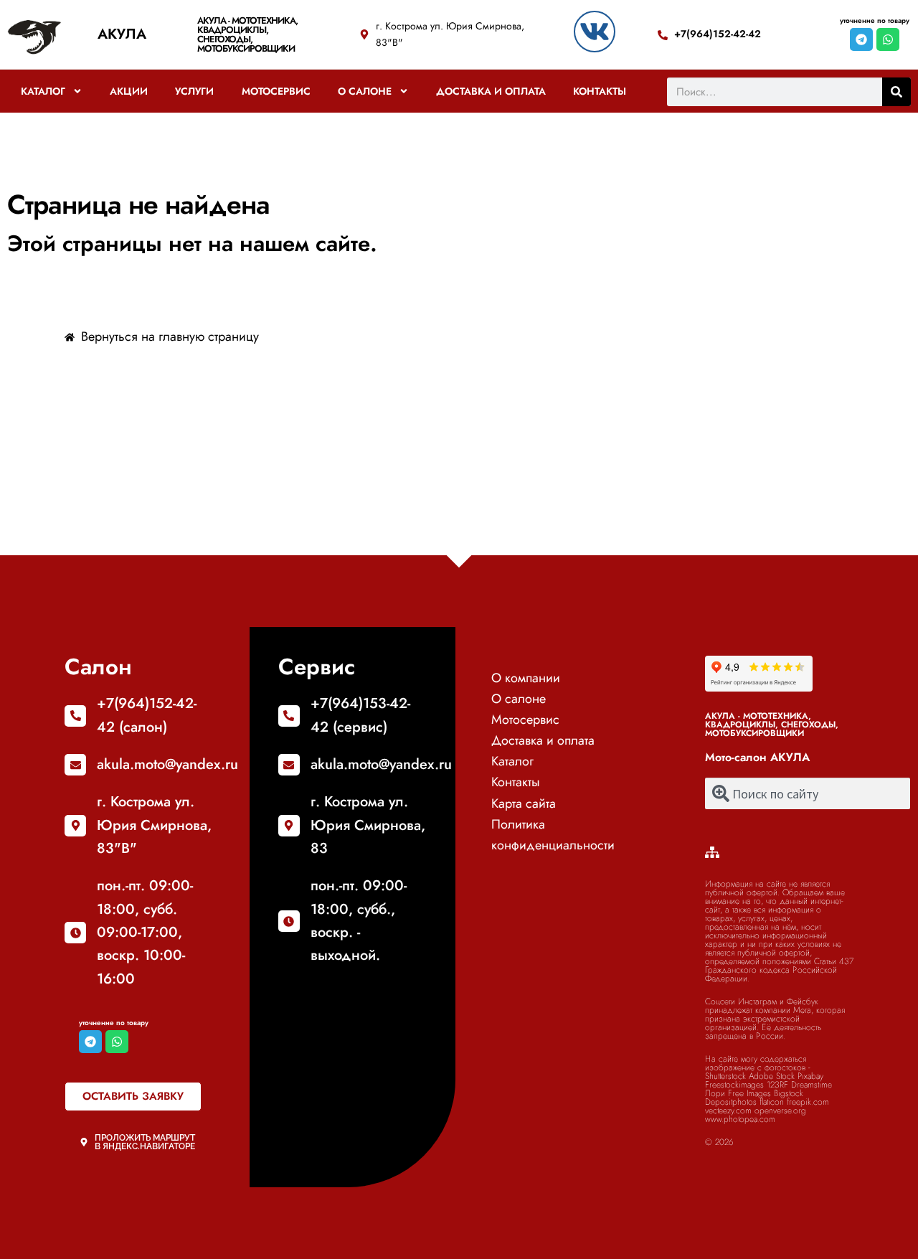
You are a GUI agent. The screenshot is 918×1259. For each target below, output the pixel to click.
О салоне (365, 91)
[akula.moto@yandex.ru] (75, 764)
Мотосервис (276, 91)
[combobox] (807, 793)
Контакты (599, 91)
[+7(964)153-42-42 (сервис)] (289, 716)
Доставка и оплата (491, 91)
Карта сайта (523, 803)
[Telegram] (861, 39)
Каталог (43, 91)
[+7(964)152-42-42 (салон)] (75, 716)
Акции (129, 91)
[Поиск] (896, 91)
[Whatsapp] (887, 39)
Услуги (194, 91)
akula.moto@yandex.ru (167, 764)
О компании (525, 678)
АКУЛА (122, 34)
